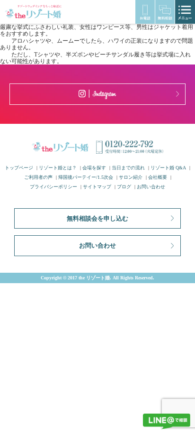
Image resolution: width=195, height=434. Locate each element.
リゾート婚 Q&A (168, 167)
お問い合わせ (151, 186)
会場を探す (94, 167)
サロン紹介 (130, 177)
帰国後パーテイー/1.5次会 (85, 177)
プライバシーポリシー (53, 186)
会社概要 (157, 177)
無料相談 (165, 12)
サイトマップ (97, 186)
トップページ (19, 167)
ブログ (124, 186)
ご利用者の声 (38, 177)
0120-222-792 (145, 12)
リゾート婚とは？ (58, 167)
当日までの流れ (128, 167)
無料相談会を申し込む (97, 218)
